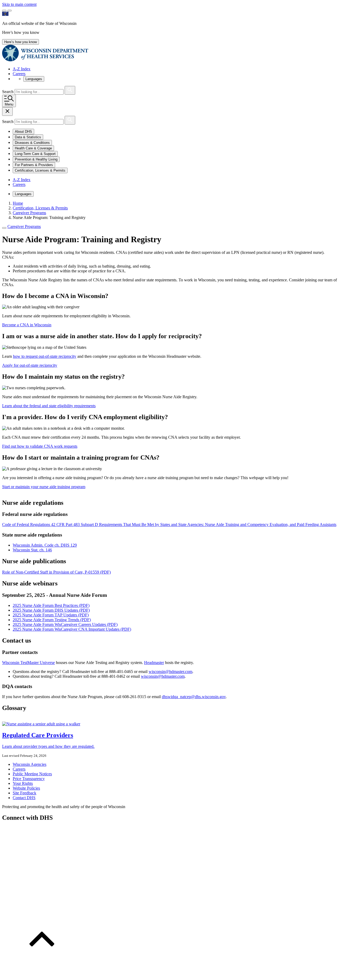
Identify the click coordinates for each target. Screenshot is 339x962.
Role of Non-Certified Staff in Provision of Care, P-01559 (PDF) (56, 572)
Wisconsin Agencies (29, 764)
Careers (19, 73)
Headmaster (154, 662)
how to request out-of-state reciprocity (44, 356)
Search (8, 91)
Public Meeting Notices (32, 774)
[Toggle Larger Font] (4, 10)
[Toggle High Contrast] (9, 10)
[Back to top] (42, 957)
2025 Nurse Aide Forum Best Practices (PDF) (51, 605)
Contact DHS (24, 797)
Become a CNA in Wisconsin (26, 325)
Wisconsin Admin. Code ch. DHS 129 (45, 545)
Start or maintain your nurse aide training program (43, 486)
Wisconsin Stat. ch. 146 (32, 550)
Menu (9, 104)
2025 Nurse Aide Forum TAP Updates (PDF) (51, 615)
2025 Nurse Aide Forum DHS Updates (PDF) (51, 610)
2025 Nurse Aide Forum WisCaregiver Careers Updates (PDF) (65, 624)
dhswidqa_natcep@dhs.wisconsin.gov (194, 696)
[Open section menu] (4, 228)
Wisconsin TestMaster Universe (28, 662)
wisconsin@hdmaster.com (170, 671)
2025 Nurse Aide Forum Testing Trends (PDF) (52, 619)
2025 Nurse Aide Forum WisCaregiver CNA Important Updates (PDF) (72, 629)
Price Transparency (29, 778)
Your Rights (23, 783)
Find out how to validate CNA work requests (39, 446)
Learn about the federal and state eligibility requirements (49, 406)
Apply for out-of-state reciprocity (29, 365)
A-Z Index (21, 69)
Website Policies (26, 788)
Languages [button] (33, 79)
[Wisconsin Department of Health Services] (45, 60)
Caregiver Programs (24, 226)
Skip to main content (19, 4)
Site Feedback (24, 793)
